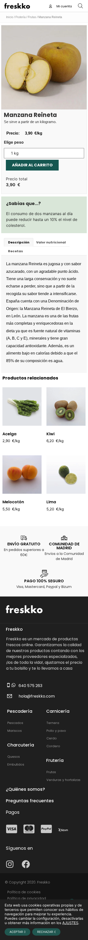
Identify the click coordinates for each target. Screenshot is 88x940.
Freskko (14, 629)
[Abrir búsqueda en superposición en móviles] (80, 5)
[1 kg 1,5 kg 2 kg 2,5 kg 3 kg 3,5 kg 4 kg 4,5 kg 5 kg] (44, 153)
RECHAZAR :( (46, 932)
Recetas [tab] (15, 251)
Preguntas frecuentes (30, 801)
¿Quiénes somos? (25, 789)
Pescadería (19, 711)
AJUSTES (70, 923)
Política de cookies (24, 892)
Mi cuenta (64, 6)
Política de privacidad (26, 898)
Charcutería (20, 745)
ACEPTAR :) (17, 932)
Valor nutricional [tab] (51, 242)
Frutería (20, 17)
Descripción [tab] (18, 242)
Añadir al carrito (32, 165)
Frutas (32, 17)
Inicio (9, 17)
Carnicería (57, 711)
